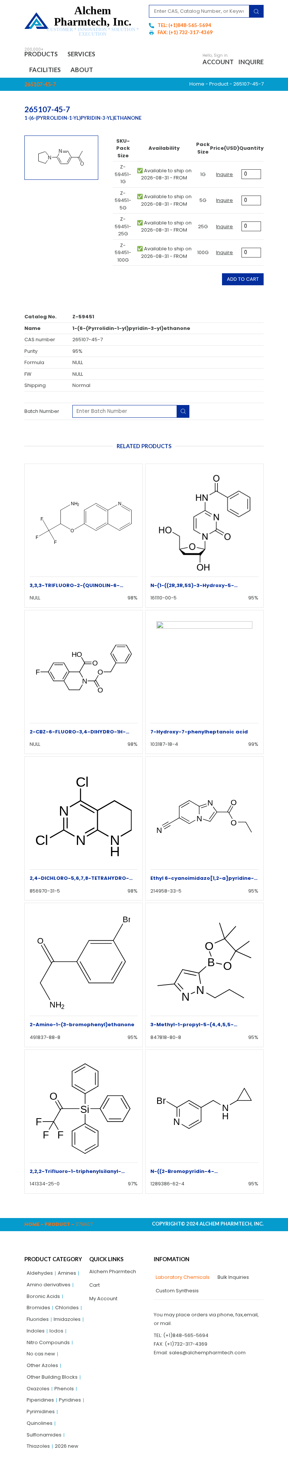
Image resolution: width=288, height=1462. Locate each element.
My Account (103, 1298)
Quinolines (39, 1423)
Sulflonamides (44, 1434)
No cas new (41, 1353)
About (81, 69)
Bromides (38, 1307)
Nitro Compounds (48, 1342)
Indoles (36, 1330)
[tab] (182, 1277)
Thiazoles (38, 1446)
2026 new (66, 1446)
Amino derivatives (48, 1284)
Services (81, 53)
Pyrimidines (41, 1411)
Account (218, 61)
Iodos (56, 1330)
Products (41, 53)
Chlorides (67, 1307)
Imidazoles (67, 1319)
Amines (67, 1273)
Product (218, 83)
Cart (94, 1285)
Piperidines (40, 1399)
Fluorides (38, 1319)
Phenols (64, 1388)
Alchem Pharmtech (112, 1271)
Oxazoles (38, 1388)
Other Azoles (42, 1365)
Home (196, 83)
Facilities (45, 69)
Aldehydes (40, 1273)
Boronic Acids (43, 1296)
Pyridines (70, 1399)
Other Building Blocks (52, 1377)
